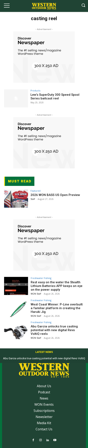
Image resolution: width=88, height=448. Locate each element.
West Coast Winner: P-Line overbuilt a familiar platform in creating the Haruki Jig (57, 308)
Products (35, 90)
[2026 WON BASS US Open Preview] (16, 199)
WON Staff (36, 293)
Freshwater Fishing (41, 278)
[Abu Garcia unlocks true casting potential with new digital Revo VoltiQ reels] (16, 330)
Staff (32, 199)
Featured (35, 191)
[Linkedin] (47, 440)
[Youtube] (54, 440)
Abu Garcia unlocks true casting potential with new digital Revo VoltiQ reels (54, 330)
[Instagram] (40, 440)
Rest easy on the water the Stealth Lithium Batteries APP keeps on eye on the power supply (56, 285)
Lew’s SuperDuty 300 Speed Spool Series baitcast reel (54, 96)
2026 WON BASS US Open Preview (55, 195)
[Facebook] (33, 440)
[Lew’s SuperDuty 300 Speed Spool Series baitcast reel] (16, 98)
